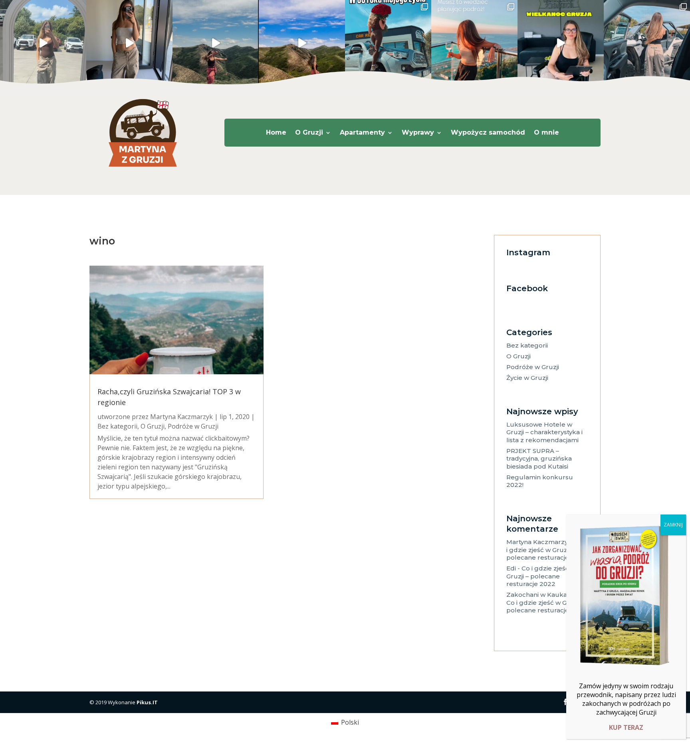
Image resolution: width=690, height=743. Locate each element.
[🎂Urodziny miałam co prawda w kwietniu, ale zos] (388, 43)
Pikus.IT (147, 702)
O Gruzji (309, 133)
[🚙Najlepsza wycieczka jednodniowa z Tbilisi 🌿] (215, 43)
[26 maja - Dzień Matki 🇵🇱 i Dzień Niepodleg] (302, 43)
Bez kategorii (117, 426)
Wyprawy (418, 133)
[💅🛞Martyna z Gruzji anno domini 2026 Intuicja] (647, 43)
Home (276, 133)
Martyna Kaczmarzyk (181, 416)
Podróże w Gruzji (193, 426)
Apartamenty (362, 133)
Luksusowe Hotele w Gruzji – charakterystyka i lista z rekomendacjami (544, 432)
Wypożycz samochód (488, 133)
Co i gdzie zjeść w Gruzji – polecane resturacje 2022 (546, 549)
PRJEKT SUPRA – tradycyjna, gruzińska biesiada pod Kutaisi (539, 458)
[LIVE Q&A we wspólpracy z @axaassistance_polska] (129, 43)
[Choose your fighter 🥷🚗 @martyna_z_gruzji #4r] (43, 43)
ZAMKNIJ (673, 524)
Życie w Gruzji (527, 377)
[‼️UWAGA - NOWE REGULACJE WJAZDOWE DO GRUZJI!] (474, 43)
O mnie (546, 133)
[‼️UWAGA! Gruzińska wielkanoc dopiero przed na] (561, 43)
